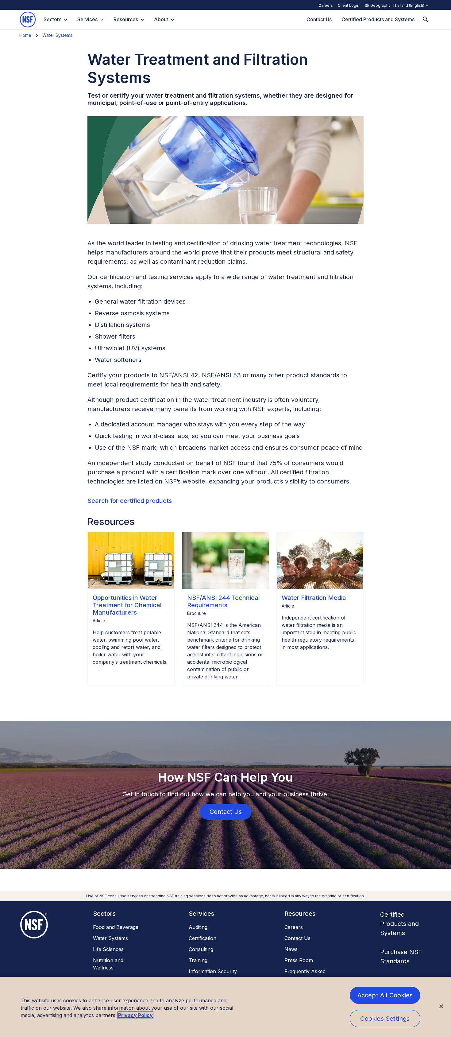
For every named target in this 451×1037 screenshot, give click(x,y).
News (291, 949)
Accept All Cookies (385, 995)
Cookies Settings (385, 1018)
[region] (225, 1007)
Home (25, 35)
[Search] (425, 19)
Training (198, 960)
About (161, 19)
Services (87, 19)
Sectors (52, 19)
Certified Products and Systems (399, 924)
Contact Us (297, 938)
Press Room (298, 960)
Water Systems (57, 35)
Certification (202, 938)
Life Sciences (108, 949)
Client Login (348, 5)
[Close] (441, 1006)
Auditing (198, 927)
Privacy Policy (135, 1015)
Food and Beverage (115, 927)
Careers (325, 5)
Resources (126, 19)
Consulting (201, 949)
